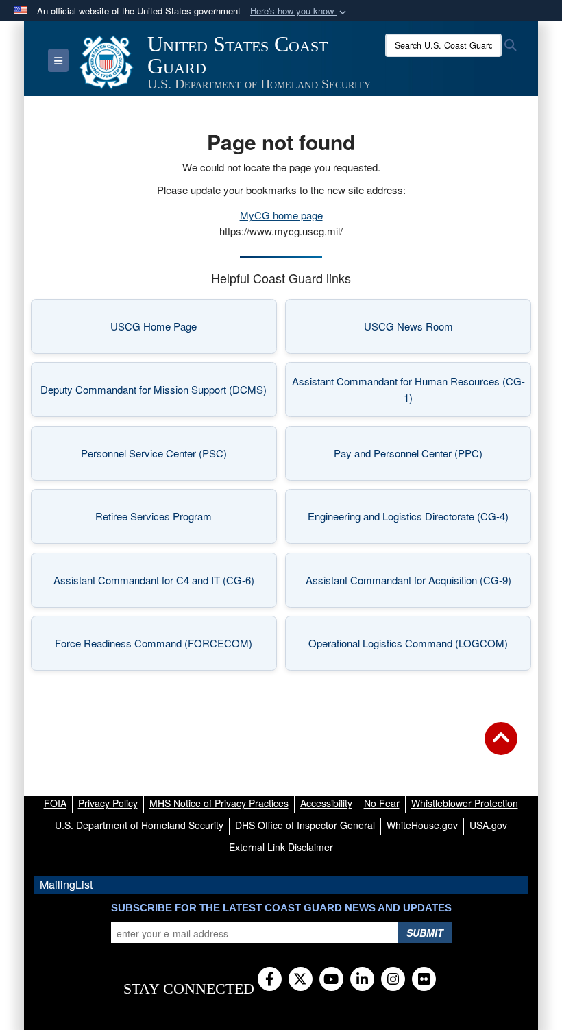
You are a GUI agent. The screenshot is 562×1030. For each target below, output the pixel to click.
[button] (299, 11)
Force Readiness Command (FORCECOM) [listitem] (159, 647)
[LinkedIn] (362, 980)
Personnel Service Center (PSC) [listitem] (172, 457)
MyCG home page (281, 215)
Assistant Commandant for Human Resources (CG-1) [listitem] (408, 389)
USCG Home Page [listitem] (187, 330)
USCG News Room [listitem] (441, 330)
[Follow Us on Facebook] (270, 980)
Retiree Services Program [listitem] (179, 520)
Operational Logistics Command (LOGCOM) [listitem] (413, 647)
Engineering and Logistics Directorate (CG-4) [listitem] (413, 520)
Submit (424, 932)
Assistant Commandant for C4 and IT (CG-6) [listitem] (158, 584)
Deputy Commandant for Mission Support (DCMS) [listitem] (153, 393)
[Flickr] (424, 980)
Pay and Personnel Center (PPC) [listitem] (426, 457)
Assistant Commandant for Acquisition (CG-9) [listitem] (412, 584)
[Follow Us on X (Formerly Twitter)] (301, 980)
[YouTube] (331, 980)
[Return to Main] (501, 747)
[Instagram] (393, 980)
